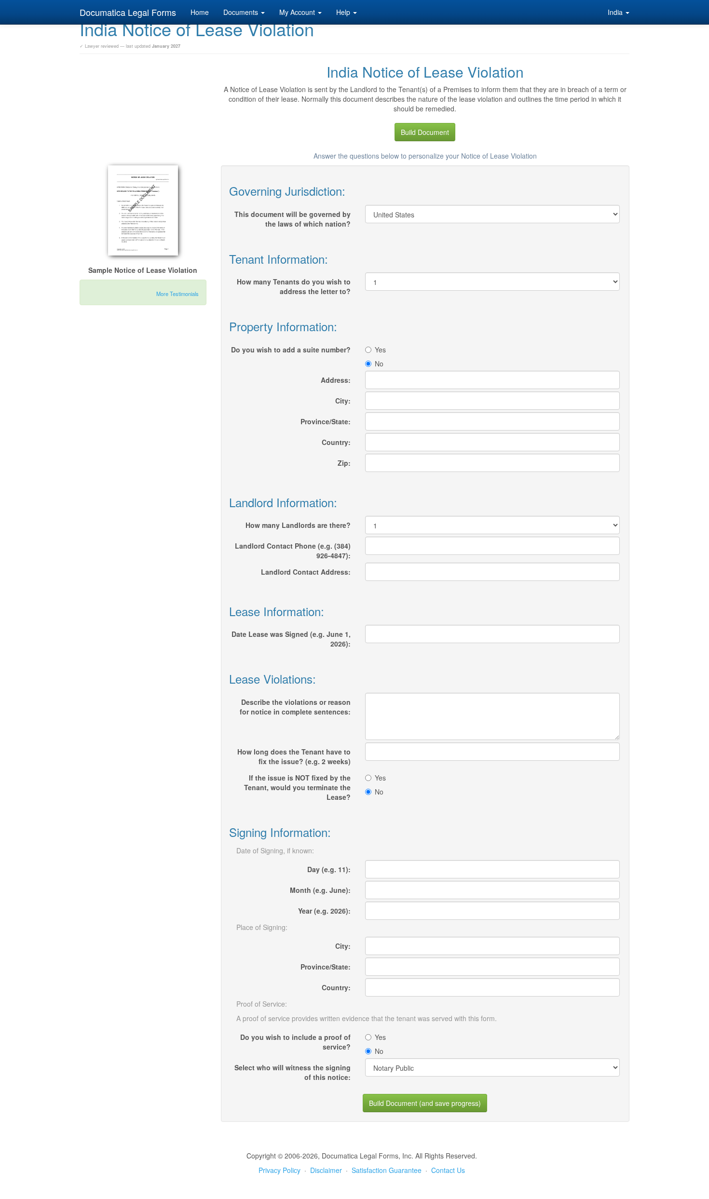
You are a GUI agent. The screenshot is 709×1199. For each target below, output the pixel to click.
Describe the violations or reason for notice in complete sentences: (295, 706)
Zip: (344, 463)
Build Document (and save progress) (425, 1103)
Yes (380, 349)
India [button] (616, 12)
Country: (336, 442)
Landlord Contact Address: (306, 572)
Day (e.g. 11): (329, 869)
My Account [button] (298, 12)
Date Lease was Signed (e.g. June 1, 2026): (291, 638)
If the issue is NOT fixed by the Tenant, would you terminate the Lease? (297, 787)
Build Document (425, 132)
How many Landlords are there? (298, 525)
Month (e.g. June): (320, 890)
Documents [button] (241, 12)
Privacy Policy (279, 1170)
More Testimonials (177, 293)
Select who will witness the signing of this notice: (292, 1072)
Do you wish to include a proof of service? (295, 1041)
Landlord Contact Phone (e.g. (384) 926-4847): (293, 550)
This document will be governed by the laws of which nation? (292, 219)
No (379, 363)
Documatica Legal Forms (128, 12)
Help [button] (344, 12)
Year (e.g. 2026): (324, 911)
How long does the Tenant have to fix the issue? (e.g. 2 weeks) (294, 756)
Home (200, 12)
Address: (336, 380)
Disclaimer (326, 1170)
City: (343, 400)
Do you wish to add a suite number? (291, 349)
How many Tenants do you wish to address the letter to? (294, 286)
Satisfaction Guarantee (387, 1170)
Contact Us (448, 1170)
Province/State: (325, 421)
